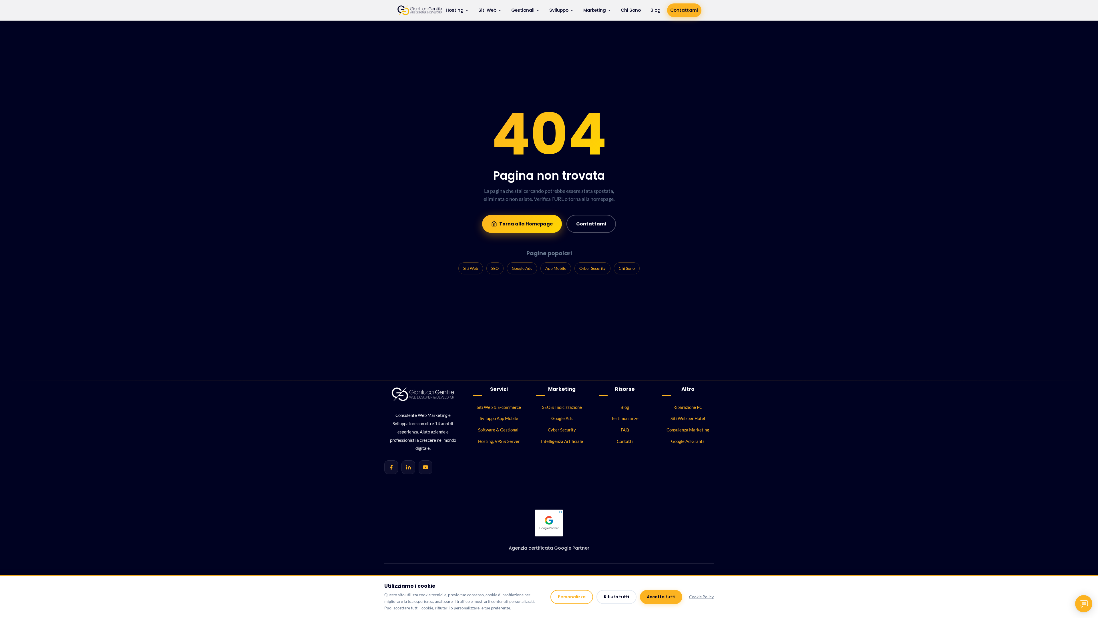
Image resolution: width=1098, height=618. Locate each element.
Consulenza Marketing (688, 429)
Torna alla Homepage (526, 224)
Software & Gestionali (499, 429)
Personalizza (572, 597)
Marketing (594, 10)
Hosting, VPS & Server (499, 441)
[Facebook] (391, 467)
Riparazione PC (687, 407)
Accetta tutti (661, 597)
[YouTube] (425, 467)
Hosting (455, 10)
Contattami (684, 10)
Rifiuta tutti (616, 597)
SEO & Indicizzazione (562, 407)
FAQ (625, 429)
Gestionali (522, 10)
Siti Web (487, 10)
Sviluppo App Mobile (499, 418)
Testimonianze (624, 418)
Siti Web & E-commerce (499, 407)
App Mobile (555, 268)
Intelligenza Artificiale (562, 441)
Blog (656, 10)
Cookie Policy (701, 597)
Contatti (625, 441)
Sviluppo (558, 10)
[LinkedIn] (408, 467)
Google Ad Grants (688, 441)
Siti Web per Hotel (688, 418)
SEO (495, 268)
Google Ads (522, 268)
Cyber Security (592, 268)
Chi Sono (631, 10)
